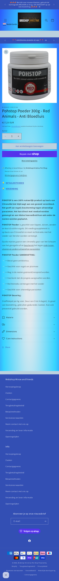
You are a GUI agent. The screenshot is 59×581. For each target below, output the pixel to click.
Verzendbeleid (31, 570)
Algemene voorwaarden (14, 570)
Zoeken (8, 393)
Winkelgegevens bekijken (16, 175)
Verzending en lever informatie (19, 430)
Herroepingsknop (13, 386)
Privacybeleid (42, 566)
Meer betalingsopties (29, 161)
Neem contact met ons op (17, 424)
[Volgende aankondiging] (54, 5)
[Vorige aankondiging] (5, 5)
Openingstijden (12, 436)
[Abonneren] (45, 521)
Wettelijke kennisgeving (46, 570)
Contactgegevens (13, 399)
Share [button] (7, 347)
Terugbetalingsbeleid (14, 405)
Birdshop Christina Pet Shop (28, 563)
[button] (5, 20)
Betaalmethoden (12, 411)
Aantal (4, 131)
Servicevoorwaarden (14, 418)
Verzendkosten (16, 126)
